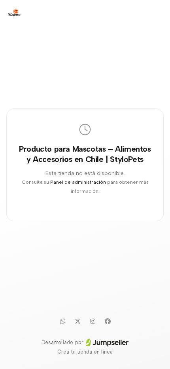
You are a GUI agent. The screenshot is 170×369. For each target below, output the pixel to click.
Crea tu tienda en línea (85, 352)
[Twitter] (77, 321)
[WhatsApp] (62, 321)
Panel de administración (78, 182)
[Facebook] (107, 321)
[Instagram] (92, 321)
